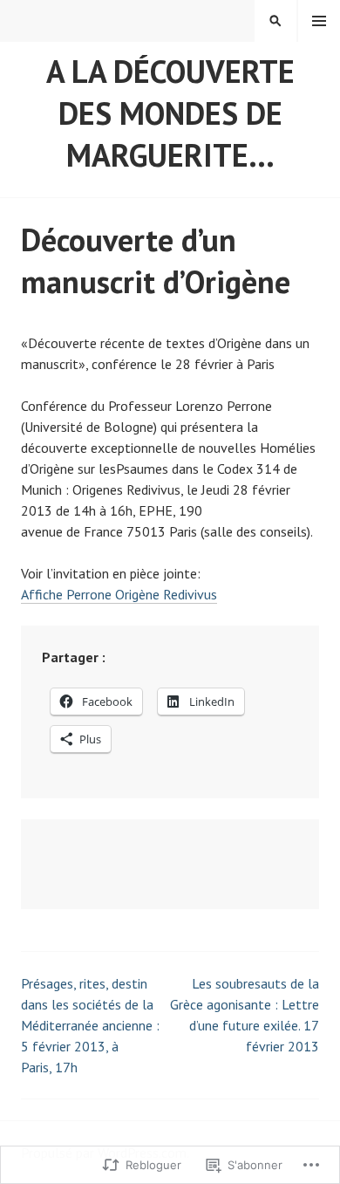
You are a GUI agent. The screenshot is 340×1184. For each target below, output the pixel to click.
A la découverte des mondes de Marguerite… (170, 113)
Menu (319, 21)
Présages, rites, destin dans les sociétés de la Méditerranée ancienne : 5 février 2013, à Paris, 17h (90, 1025)
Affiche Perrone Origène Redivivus (119, 594)
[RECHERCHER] (275, 21)
